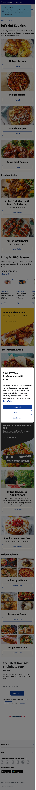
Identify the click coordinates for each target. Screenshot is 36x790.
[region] (17, 395)
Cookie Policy (7, 401)
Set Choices (17, 418)
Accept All (17, 407)
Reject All (17, 412)
